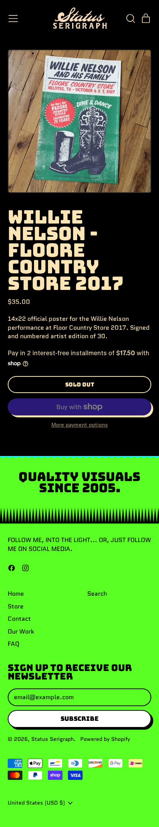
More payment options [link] (79, 425)
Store (16, 606)
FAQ (13, 643)
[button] (130, 18)
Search (97, 593)
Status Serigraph (52, 739)
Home (16, 593)
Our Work (21, 631)
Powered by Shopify (105, 739)
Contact (19, 618)
